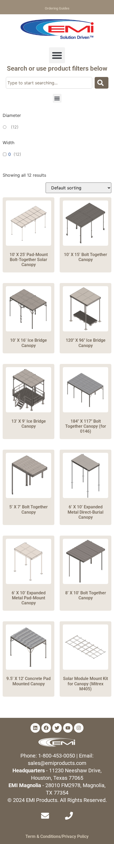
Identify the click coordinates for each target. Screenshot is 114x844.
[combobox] (49, 83)
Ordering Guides (57, 8)
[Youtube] (68, 728)
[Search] (101, 83)
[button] (57, 55)
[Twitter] (57, 728)
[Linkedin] (35, 728)
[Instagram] (79, 728)
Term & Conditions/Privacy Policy (57, 836)
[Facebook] (46, 728)
